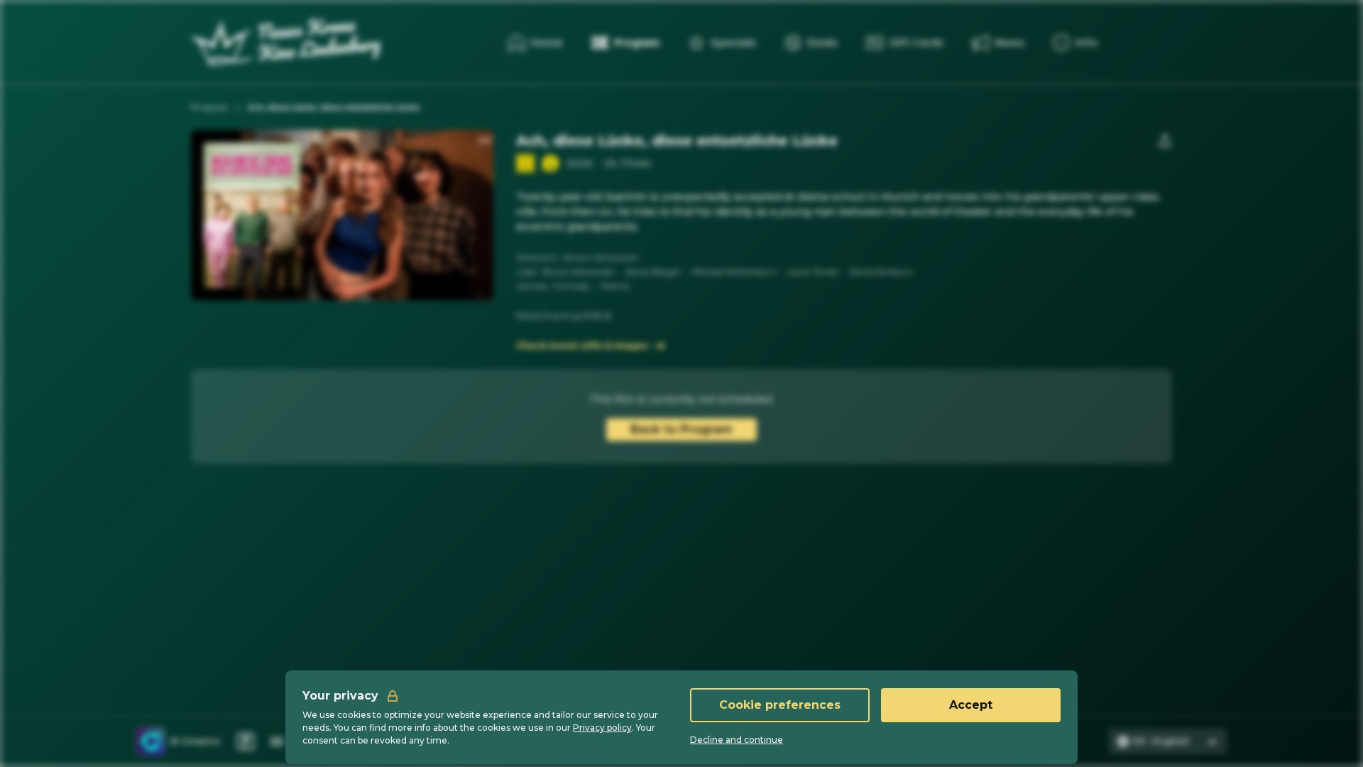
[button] (550, 163)
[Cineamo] (150, 741)
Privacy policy (602, 727)
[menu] (1075, 43)
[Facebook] (245, 741)
